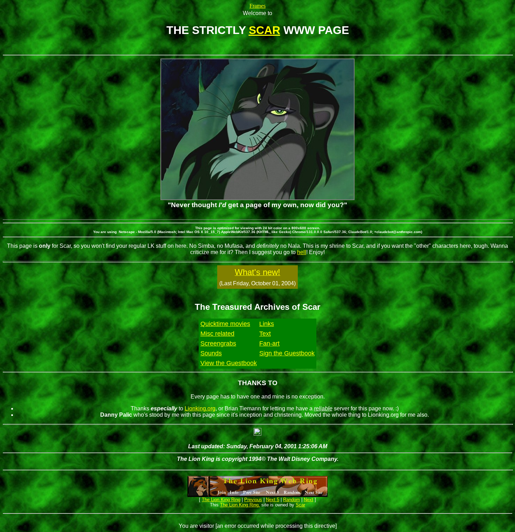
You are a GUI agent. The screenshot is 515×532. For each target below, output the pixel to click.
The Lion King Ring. (240, 504)
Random (291, 499)
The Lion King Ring (221, 499)
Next (308, 499)
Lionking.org (200, 408)
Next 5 (272, 499)
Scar (300, 504)
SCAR (264, 30)
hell (301, 252)
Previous (253, 499)
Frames (257, 6)
